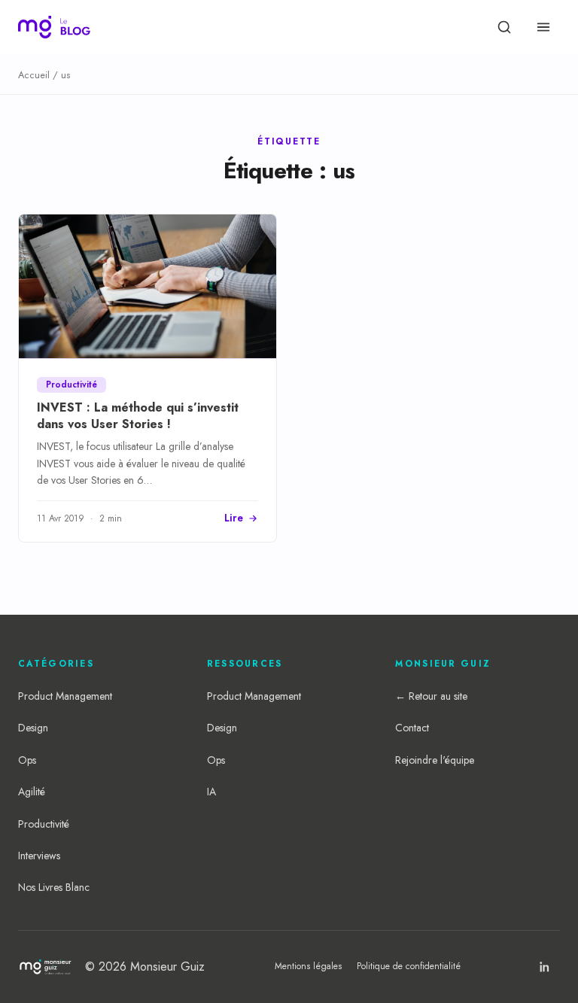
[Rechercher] (504, 27)
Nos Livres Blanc (54, 887)
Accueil (34, 75)
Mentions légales (308, 966)
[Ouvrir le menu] (543, 27)
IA (211, 791)
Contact (412, 727)
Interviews (39, 855)
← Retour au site (431, 696)
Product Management (65, 696)
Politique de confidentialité (409, 966)
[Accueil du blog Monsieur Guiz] (54, 27)
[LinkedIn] (545, 967)
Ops (27, 759)
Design (33, 727)
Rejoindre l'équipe (434, 759)
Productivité (43, 823)
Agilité (31, 791)
